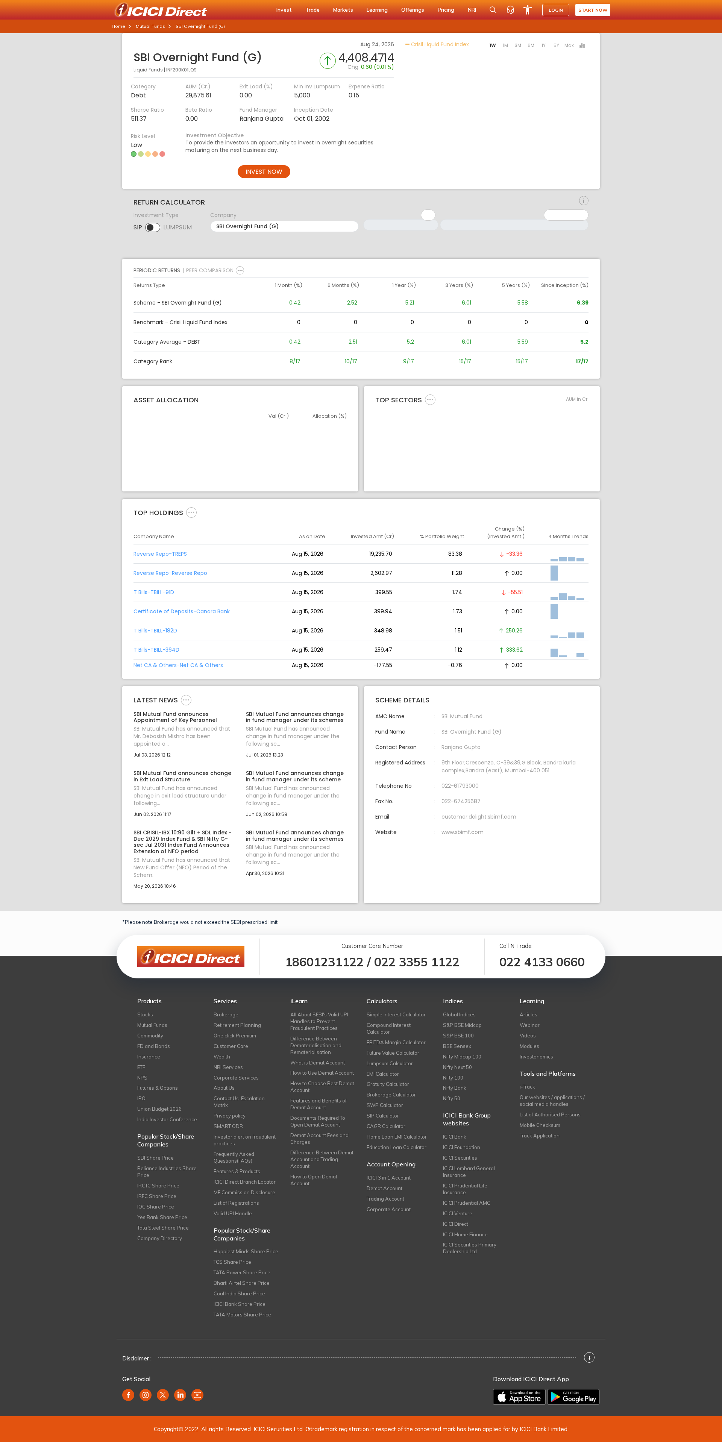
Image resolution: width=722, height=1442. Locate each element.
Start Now (592, 10)
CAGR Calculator (386, 1126)
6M (531, 45)
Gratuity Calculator (388, 1084)
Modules (529, 1046)
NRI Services (228, 1067)
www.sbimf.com (462, 832)
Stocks (145, 1014)
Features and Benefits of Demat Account (318, 1104)
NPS (142, 1078)
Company (223, 215)
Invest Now (264, 171)
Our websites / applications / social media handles (552, 1100)
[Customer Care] (510, 9)
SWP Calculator (385, 1105)
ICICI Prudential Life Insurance (465, 1189)
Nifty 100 (453, 1078)
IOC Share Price (155, 1207)
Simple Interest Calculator (396, 1014)
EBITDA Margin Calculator (396, 1042)
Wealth (222, 1057)
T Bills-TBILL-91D (153, 592)
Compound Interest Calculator (389, 1028)
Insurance (148, 1057)
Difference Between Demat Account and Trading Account (321, 1159)
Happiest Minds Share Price (246, 1251)
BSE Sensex (457, 1046)
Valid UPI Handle (233, 1213)
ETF (141, 1067)
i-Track (527, 1087)
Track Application (540, 1136)
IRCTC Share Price (158, 1186)
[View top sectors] (430, 399)
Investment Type (156, 215)
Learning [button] (377, 9)
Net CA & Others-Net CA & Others (178, 665)
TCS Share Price (232, 1262)
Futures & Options (157, 1088)
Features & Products (237, 1171)
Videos (528, 1036)
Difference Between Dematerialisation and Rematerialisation (315, 1045)
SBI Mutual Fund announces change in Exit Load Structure (182, 776)
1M (505, 45)
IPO (141, 1098)
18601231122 (324, 961)
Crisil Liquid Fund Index (439, 44)
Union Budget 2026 (159, 1109)
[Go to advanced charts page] (582, 46)
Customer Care (231, 1046)
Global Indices (459, 1014)
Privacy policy (230, 1116)
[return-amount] (584, 201)
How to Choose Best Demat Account (322, 1086)
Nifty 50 (451, 1098)
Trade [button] (312, 9)
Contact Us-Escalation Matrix (239, 1101)
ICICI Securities (460, 1158)
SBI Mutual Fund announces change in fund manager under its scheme (295, 776)
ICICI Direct (455, 1224)
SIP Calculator (383, 1116)
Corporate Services (236, 1078)
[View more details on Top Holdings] (191, 512)
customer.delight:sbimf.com (478, 816)
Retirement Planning (237, 1025)
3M (518, 45)
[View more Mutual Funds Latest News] (186, 699)
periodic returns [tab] (156, 270)
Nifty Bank (454, 1088)
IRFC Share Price (156, 1196)
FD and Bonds (153, 1046)
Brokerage (226, 1014)
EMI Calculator (383, 1074)
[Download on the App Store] (519, 1397)
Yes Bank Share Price (162, 1217)
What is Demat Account (317, 1063)
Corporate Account (389, 1209)
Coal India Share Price (239, 1293)
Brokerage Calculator (391, 1095)
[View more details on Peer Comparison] (240, 270)
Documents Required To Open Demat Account (317, 1121)
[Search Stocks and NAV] (493, 9)
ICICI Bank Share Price (239, 1304)
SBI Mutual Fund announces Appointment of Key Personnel (175, 717)
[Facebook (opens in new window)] (128, 1395)
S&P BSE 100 (458, 1036)
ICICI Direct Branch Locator (245, 1182)
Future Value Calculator (393, 1053)
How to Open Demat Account (313, 1180)
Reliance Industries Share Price (167, 1171)
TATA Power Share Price (242, 1272)
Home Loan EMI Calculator (397, 1137)
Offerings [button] (412, 9)
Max (569, 45)
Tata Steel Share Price (163, 1228)
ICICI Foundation (461, 1147)
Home (118, 26)
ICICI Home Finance (465, 1234)
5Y (556, 45)
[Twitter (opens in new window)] (163, 1395)
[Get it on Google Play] (573, 1397)
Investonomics (536, 1057)
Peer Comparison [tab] (210, 270)
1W (492, 45)
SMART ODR (228, 1126)
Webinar (530, 1025)
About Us (224, 1088)
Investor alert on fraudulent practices (245, 1140)
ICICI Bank (454, 1137)
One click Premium (235, 1036)
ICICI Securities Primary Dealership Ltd (469, 1248)
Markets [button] (343, 9)
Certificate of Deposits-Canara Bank (181, 611)
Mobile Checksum (540, 1125)
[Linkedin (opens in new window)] (180, 1395)
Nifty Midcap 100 (462, 1057)
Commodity (150, 1036)
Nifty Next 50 (457, 1067)
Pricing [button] (446, 9)
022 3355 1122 (417, 961)
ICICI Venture (457, 1213)
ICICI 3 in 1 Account (389, 1178)
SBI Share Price (155, 1158)
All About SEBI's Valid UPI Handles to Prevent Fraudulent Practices (319, 1021)
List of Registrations (236, 1203)
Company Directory (159, 1238)
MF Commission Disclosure (244, 1192)
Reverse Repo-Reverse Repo (170, 573)
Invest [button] (284, 9)
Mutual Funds (150, 26)
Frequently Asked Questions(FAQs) (234, 1157)
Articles (528, 1014)
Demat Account (384, 1188)
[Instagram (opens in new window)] (146, 1395)
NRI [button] (472, 9)
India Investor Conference (167, 1119)
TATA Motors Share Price (242, 1315)
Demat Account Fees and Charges (319, 1138)
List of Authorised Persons (550, 1114)
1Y (544, 45)
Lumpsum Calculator (390, 1063)
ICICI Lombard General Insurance (469, 1171)
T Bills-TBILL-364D (156, 650)
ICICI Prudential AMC (466, 1203)
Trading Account (385, 1199)
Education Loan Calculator (396, 1147)
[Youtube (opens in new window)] (197, 1395)
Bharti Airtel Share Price (242, 1283)
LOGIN (556, 10)
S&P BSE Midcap (462, 1025)
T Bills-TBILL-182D (155, 630)
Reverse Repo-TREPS (160, 554)
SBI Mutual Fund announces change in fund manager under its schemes (295, 717)
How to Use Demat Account (322, 1073)
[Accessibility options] (527, 9)
